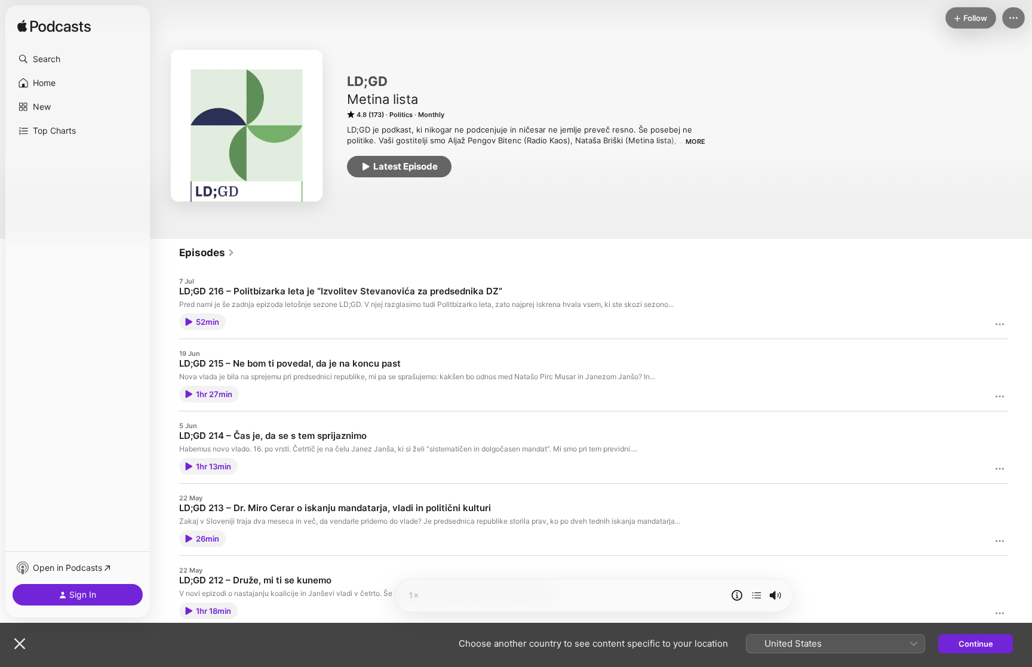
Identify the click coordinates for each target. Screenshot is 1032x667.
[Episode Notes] (737, 595)
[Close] (19, 643)
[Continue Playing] (757, 595)
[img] (54, 27)
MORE (695, 141)
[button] (77, 59)
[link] (207, 252)
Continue (976, 643)
